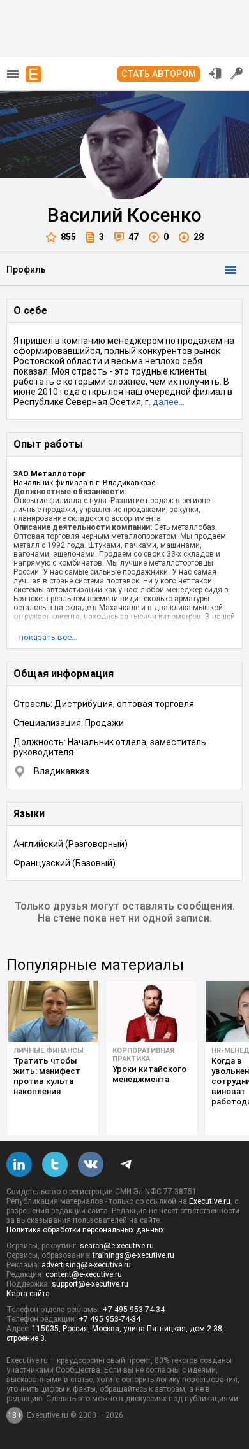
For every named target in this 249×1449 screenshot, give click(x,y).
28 (198, 237)
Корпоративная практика (143, 1054)
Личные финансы (48, 1050)
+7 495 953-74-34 (134, 1309)
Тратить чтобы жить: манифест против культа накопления (46, 1076)
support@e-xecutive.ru (90, 1284)
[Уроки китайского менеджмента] (151, 1011)
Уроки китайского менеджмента (149, 1074)
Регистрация (236, 73)
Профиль (26, 269)
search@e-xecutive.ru (117, 1245)
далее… (169, 402)
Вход (215, 73)
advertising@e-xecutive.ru (86, 1264)
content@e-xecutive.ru (83, 1274)
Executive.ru (209, 1201)
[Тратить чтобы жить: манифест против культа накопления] (52, 1011)
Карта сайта (28, 1293)
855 (68, 237)
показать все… (48, 637)
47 (133, 237)
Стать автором (158, 74)
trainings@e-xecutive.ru (133, 1255)
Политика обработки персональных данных (85, 1229)
